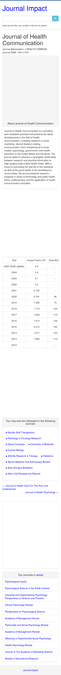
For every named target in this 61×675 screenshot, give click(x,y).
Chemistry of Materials (42, 444)
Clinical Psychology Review (19, 604)
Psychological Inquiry (16, 581)
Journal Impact (24, 8)
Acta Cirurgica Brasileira (20, 467)
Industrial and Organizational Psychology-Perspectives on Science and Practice (26, 596)
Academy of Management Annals (22, 618)
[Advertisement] (30, 89)
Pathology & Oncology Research (24, 438)
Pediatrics (48, 456)
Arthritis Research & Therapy (23, 456)
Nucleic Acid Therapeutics (21, 432)
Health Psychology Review (18, 645)
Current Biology (16, 450)
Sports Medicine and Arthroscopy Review (29, 461)
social (39, 575)
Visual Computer (16, 444)
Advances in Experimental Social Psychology (28, 638)
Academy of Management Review (22, 631)
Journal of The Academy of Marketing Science (29, 651)
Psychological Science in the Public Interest (27, 588)
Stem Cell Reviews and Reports (24, 473)
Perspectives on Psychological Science (25, 611)
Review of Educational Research (21, 658)
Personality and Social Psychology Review (26, 625)
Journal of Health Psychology (40, 492)
